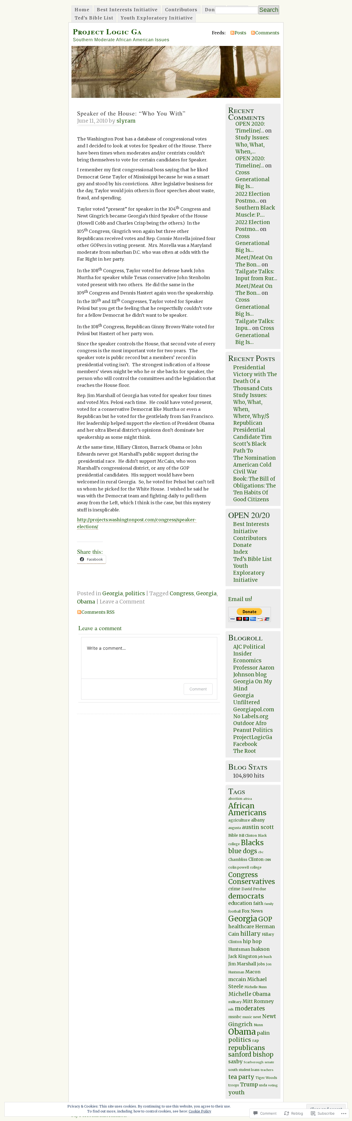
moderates (250, 1008)
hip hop (252, 941)
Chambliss (237, 859)
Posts (240, 32)
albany (258, 820)
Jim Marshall (242, 963)
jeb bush (265, 957)
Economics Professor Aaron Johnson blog (253, 667)
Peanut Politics (253, 730)
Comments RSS (97, 612)
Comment (198, 689)
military (234, 1002)
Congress (182, 593)
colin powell (238, 867)
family (268, 904)
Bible (233, 835)
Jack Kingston (242, 956)
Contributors (181, 9)
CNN (268, 860)
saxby (235, 1061)
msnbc (234, 1016)
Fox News (252, 911)
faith (258, 903)
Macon (252, 971)
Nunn (258, 1025)
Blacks (252, 842)
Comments (267, 32)
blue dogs (242, 851)
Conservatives (251, 881)
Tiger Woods (266, 1078)
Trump (249, 1084)
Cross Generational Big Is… (252, 179)
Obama (86, 602)
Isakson (260, 949)
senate (269, 1062)
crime (234, 888)
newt (257, 1017)
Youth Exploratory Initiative (157, 18)
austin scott (258, 827)
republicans (246, 1048)
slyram (126, 121)
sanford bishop (250, 1054)
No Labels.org (250, 716)
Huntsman (239, 949)
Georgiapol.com (253, 709)
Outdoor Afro (249, 723)
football (234, 911)
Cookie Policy (200, 1111)
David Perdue (253, 889)
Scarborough (253, 1062)
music (247, 1017)
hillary (250, 933)
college (256, 867)
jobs (261, 964)
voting (273, 1085)
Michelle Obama (249, 994)
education (240, 903)
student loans (249, 1070)
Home (82, 9)
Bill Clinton (248, 835)
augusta (234, 828)
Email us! (240, 599)
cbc (260, 852)
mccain (237, 979)
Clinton (255, 859)
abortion (235, 799)
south (233, 1070)
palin (263, 1033)
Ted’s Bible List (94, 18)
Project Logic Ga (107, 31)
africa (247, 799)
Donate (214, 9)
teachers (267, 1070)
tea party (241, 1077)
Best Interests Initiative (127, 9)
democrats (246, 896)
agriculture (239, 820)
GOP (265, 919)
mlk (231, 1009)
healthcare (241, 927)
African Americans (247, 809)
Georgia (112, 593)
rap (255, 1040)
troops (233, 1085)
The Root (244, 751)
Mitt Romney (258, 1001)
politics (135, 593)
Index (240, 552)
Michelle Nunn (255, 987)
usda (263, 1085)
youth (236, 1092)
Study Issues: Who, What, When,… (252, 144)
